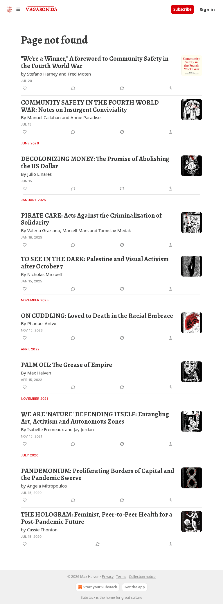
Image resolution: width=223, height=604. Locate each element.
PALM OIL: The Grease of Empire (66, 365)
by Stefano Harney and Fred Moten (56, 74)
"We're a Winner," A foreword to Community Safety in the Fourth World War (94, 62)
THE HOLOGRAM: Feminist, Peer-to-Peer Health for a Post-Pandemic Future (96, 518)
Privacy (108, 576)
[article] (111, 73)
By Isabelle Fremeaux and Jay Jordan (57, 429)
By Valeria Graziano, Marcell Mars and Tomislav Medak (76, 230)
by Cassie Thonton (39, 530)
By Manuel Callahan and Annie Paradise (60, 117)
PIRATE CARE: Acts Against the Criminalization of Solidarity (91, 219)
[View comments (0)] (73, 88)
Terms (121, 576)
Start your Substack (100, 587)
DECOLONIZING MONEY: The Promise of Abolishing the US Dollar (95, 162)
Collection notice (142, 576)
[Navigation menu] (12, 9)
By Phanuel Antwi (38, 323)
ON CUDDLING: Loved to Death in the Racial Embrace (97, 316)
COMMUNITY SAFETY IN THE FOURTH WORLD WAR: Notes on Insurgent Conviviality (90, 106)
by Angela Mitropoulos (44, 486)
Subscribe (182, 9)
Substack (88, 597)
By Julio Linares (36, 174)
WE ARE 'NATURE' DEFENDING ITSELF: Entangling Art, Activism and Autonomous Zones (95, 418)
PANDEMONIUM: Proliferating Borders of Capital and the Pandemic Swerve (97, 474)
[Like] (24, 88)
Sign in (207, 9)
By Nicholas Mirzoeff (41, 274)
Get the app (135, 587)
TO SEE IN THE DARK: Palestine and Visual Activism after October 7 (95, 263)
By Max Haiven (36, 373)
